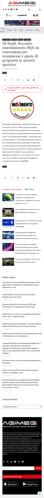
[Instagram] (6, 10)
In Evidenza (12, 37)
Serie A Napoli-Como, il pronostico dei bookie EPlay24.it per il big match (18, 297)
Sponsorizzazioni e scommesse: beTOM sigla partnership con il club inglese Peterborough (28, 225)
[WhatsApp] (23, 81)
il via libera (14, 128)
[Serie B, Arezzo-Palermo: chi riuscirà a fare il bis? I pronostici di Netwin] (8, 263)
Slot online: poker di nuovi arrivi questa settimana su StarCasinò (21, 363)
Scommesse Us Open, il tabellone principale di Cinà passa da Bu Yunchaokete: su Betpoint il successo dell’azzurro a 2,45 (21, 286)
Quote (37, 31)
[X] (14, 10)
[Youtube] (17, 10)
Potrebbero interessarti (11, 191)
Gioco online (2, 31)
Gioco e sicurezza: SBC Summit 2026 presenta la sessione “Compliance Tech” (20, 372)
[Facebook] (3, 10)
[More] (33, 81)
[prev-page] (3, 271)
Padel (21, 31)
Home (4, 37)
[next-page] (7, 271)
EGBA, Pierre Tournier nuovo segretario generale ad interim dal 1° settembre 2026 (21, 316)
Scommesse (27, 40)
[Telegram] (11, 10)
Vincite (9, 31)
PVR (15, 31)
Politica (20, 40)
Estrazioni (29, 31)
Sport (4, 74)
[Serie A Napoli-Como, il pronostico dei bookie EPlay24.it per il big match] (8, 213)
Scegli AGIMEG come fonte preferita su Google (22, 90)
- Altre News (29, 191)
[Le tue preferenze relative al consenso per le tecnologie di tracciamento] (40, 494)
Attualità (14, 40)
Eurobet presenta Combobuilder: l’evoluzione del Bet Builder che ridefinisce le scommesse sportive (26, 236)
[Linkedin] (9, 10)
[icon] (12, 487)
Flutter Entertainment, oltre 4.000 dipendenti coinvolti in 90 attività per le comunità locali (22, 336)
